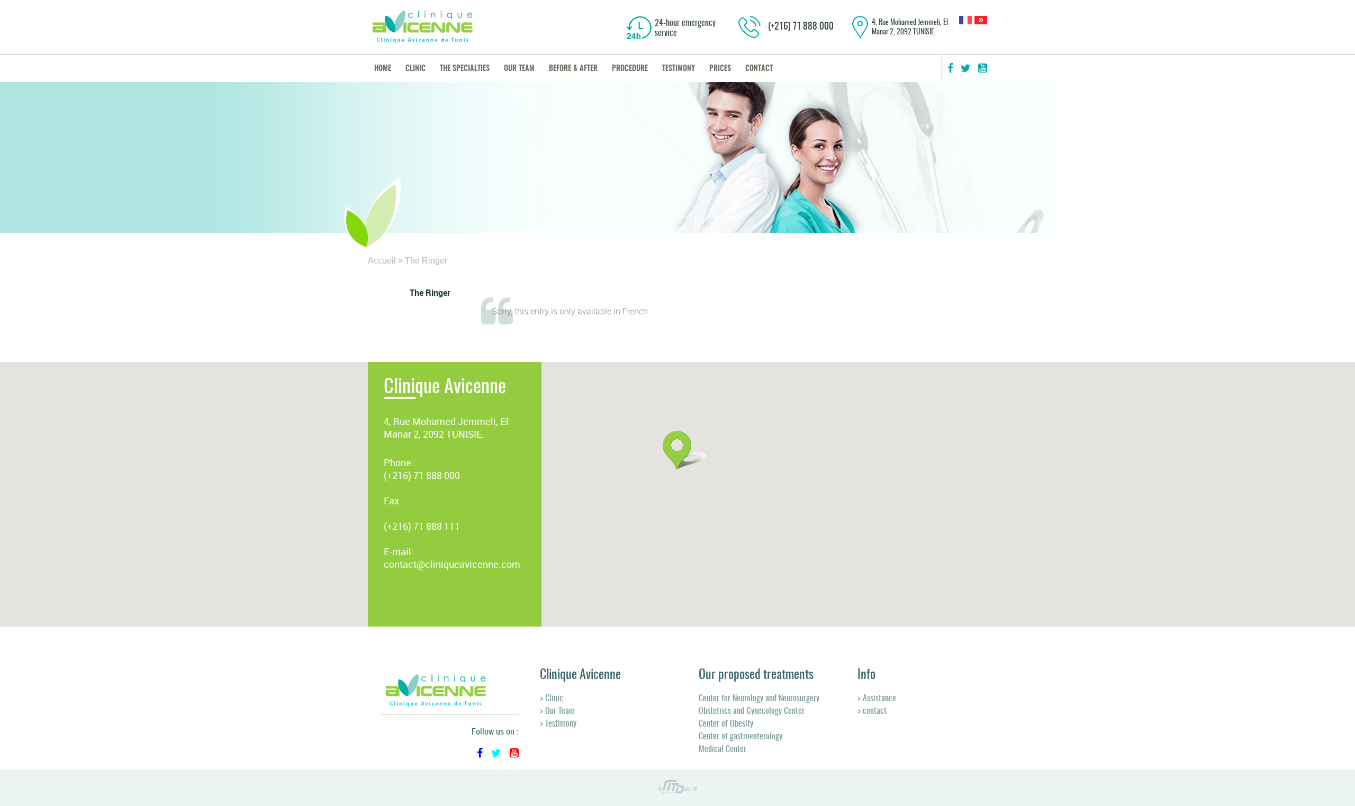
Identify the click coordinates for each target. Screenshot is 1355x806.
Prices (720, 69)
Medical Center (722, 749)
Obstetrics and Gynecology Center (752, 711)
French (635, 311)
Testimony (678, 69)
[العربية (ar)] (980, 21)
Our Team (519, 69)
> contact (872, 711)
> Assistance (876, 698)
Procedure (630, 69)
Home (382, 69)
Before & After (573, 69)
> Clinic (551, 698)
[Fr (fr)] (965, 21)
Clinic (415, 69)
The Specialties (465, 69)
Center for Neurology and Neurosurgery (759, 698)
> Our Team (557, 711)
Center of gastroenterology (740, 736)
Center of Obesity (726, 724)
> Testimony (558, 724)
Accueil (382, 260)
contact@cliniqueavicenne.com (452, 564)
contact (759, 69)
